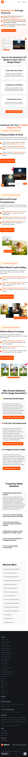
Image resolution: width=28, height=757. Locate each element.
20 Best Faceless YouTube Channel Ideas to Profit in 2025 (13, 719)
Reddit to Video (4, 643)
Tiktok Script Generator (6, 656)
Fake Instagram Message (6, 674)
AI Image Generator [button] (8, 618)
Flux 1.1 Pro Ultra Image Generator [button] (11, 603)
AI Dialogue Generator (6, 646)
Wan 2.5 (3, 687)
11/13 (2, 712)
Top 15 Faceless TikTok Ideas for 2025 (9, 725)
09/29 (10, 712)
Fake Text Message (5, 650)
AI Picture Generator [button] (8, 622)
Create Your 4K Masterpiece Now (15, 417)
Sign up (24, 1)
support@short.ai (4, 740)
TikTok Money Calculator (6, 654)
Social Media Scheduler (6, 652)
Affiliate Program (4, 735)
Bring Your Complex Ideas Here (14, 443)
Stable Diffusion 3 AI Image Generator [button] (12, 580)
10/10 (6, 712)
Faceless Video (4, 639)
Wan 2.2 (3, 689)
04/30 (14, 712)
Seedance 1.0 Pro (5, 691)
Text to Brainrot (4, 669)
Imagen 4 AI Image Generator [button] (10, 588)
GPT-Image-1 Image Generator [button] (10, 592)
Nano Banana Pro (5, 676)
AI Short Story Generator (6, 648)
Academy (3, 698)
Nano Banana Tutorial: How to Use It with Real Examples (13, 717)
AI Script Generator (5, 659)
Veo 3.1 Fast (4, 682)
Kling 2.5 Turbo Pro (5, 685)
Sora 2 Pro (3, 678)
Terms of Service (4, 733)
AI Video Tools (4, 661)
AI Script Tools (4, 665)
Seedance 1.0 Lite (5, 693)
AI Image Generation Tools (7, 667)
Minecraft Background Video (7, 672)
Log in (19, 1)
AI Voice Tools (4, 663)
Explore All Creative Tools (12, 468)
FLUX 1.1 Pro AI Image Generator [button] (11, 599)
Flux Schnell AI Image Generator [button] (11, 576)
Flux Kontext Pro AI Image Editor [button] (11, 607)
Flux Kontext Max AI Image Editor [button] (11, 610)
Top (25, 753)
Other (8, 706)
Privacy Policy (4, 730)
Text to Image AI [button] (7, 614)
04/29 (17, 712)
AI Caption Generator (5, 641)
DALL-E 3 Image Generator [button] (10, 595)
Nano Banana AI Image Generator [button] (11, 569)
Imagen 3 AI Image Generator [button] (10, 584)
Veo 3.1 (2, 680)
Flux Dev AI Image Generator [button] (10, 573)
